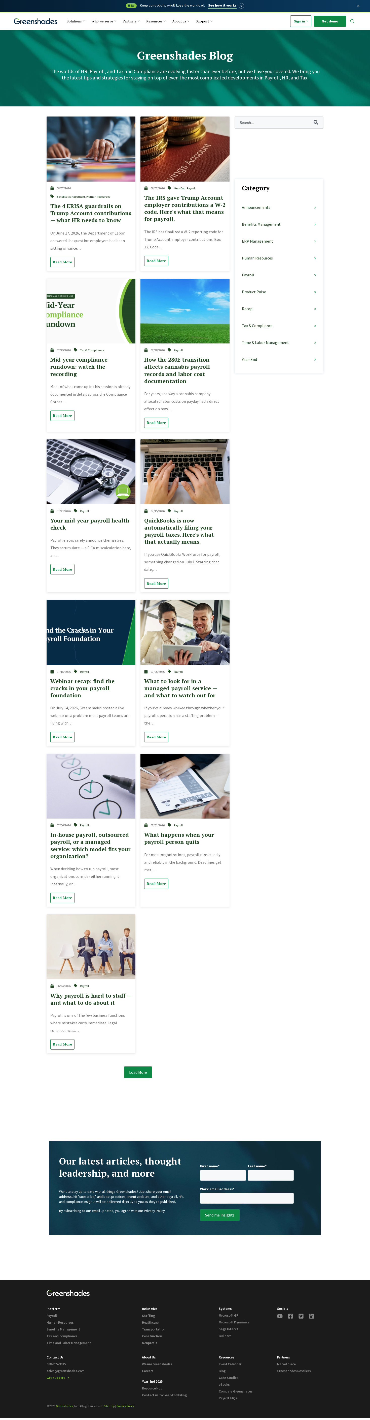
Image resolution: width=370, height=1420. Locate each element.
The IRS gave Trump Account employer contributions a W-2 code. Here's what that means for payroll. (185, 208)
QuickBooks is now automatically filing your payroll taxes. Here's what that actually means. (179, 531)
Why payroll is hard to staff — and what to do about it (91, 999)
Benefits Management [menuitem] (63, 1329)
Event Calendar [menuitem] (230, 1364)
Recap (247, 308)
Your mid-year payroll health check (89, 524)
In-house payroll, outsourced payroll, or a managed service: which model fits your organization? (90, 845)
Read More (62, 261)
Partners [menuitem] (283, 1357)
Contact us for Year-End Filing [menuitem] (164, 1395)
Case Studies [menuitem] (228, 1378)
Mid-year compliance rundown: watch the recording (78, 366)
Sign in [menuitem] (299, 21)
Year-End (180, 188)
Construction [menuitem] (152, 1336)
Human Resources (98, 196)
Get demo (330, 21)
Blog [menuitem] (222, 1371)
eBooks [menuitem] (224, 1384)
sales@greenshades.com (66, 1371)
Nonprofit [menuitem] (149, 1343)
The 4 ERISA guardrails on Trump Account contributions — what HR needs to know (90, 213)
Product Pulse (254, 291)
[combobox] (288, 33)
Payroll (191, 188)
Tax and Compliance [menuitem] (62, 1336)
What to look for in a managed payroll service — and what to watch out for (180, 688)
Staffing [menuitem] (148, 1316)
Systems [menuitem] (225, 1309)
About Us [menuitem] (149, 1357)
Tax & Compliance (92, 350)
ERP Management (257, 241)
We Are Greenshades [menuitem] (157, 1364)
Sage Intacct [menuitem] (228, 1329)
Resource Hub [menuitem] (152, 1388)
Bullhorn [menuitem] (225, 1336)
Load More (138, 1072)
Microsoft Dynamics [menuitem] (234, 1322)
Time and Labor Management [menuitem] (69, 1343)
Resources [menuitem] (226, 1357)
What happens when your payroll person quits (179, 838)
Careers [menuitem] (147, 1371)
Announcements (256, 207)
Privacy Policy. (155, 1210)
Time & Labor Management (265, 342)
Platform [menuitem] (53, 1309)
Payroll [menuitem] (52, 1316)
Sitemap (109, 1406)
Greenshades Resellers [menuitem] (294, 1371)
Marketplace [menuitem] (286, 1364)
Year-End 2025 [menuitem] (152, 1381)
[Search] (331, 33)
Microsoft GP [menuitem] (228, 1315)
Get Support (56, 1378)
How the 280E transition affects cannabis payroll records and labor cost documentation (177, 370)
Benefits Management (71, 196)
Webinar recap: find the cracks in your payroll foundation (82, 688)
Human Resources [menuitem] (60, 1322)
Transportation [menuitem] (153, 1329)
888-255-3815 (56, 1364)
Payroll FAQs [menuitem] (228, 1398)
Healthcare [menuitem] (150, 1322)
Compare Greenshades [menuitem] (236, 1391)
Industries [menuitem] (149, 1309)
